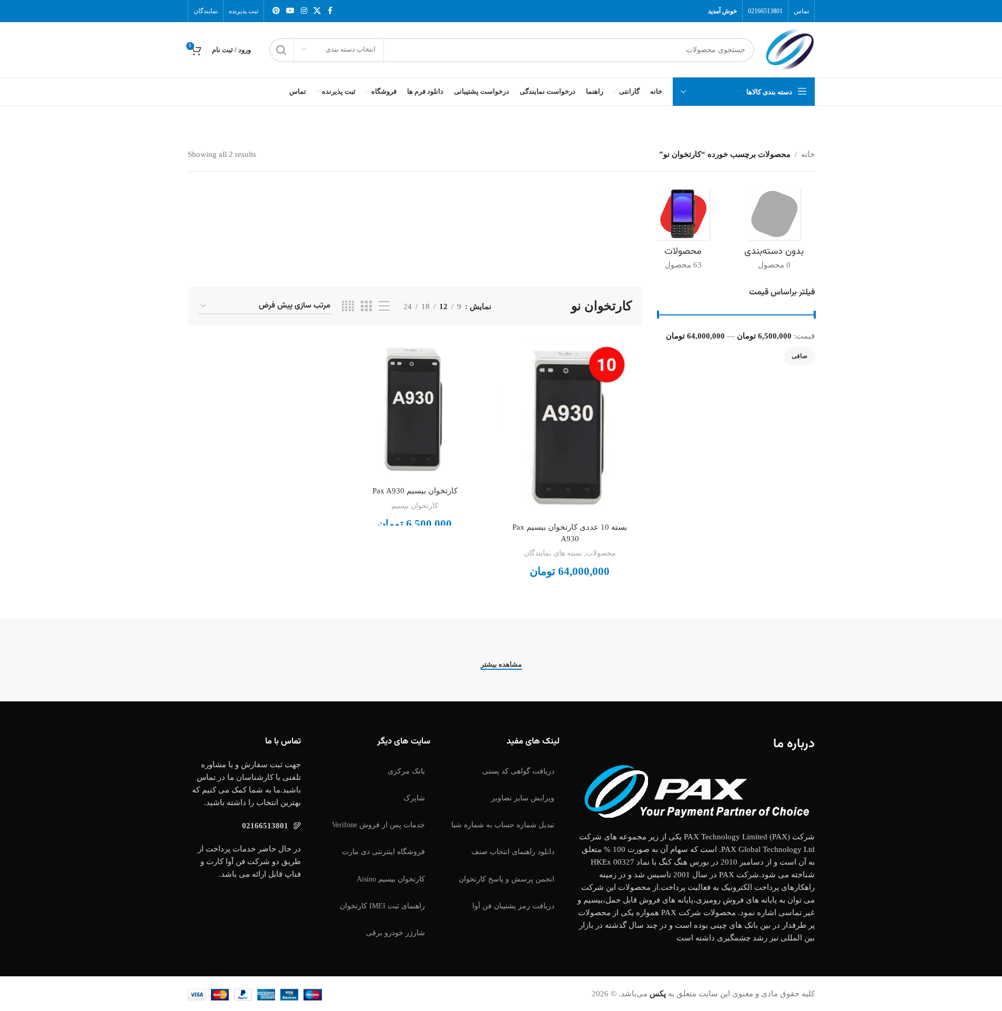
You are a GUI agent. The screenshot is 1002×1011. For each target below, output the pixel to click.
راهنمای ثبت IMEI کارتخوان (382, 906)
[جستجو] (281, 50)
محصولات (601, 553)
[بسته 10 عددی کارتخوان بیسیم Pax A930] (570, 426)
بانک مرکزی (406, 771)
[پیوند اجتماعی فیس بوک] (330, 11)
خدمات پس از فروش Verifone (378, 825)
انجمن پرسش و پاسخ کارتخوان (506, 879)
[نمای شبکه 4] (348, 306)
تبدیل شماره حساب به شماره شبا (502, 825)
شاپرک (414, 798)
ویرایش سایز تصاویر (522, 798)
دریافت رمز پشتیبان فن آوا (513, 906)
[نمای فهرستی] (384, 306)
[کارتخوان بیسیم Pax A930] (414, 408)
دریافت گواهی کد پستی (518, 771)
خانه (808, 154)
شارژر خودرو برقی (395, 933)
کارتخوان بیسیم (414, 505)
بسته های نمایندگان (553, 553)
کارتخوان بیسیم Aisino (391, 879)
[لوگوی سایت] (790, 49)
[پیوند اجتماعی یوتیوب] (290, 11)
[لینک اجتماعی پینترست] (276, 11)
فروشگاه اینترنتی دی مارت (383, 852)
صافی (799, 356)
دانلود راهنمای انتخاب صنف (512, 852)
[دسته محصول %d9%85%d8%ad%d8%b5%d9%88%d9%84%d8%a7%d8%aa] (683, 231)
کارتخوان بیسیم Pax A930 (415, 491)
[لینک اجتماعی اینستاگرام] (304, 11)
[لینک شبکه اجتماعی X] (317, 11)
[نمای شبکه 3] (366, 306)
